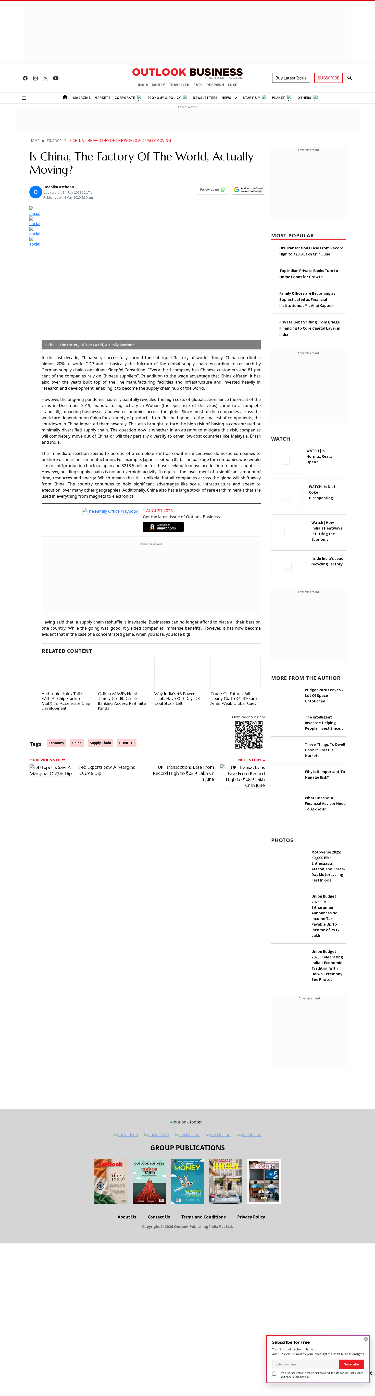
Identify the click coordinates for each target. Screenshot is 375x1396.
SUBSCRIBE (328, 78)
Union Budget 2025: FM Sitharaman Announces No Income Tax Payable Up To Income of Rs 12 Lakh (325, 965)
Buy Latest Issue (291, 78)
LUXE (232, 85)
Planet (278, 97)
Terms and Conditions (203, 1267)
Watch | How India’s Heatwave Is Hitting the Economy (327, 534)
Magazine (82, 97)
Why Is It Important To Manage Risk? (325, 814)
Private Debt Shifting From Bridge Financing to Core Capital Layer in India (309, 328)
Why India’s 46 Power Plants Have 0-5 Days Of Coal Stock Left (177, 686)
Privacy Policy (251, 1267)
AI (237, 97)
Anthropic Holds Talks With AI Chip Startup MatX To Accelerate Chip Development (66, 677)
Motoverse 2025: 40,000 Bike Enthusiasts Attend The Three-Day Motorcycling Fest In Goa (328, 916)
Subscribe (351, 1364)
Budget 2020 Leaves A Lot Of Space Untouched (324, 694)
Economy (56, 737)
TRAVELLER (179, 85)
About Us (127, 1267)
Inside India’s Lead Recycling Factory (327, 561)
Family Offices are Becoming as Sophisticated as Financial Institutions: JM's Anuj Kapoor (307, 299)
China (77, 737)
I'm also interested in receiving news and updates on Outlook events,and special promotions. (322, 1374)
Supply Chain (100, 737)
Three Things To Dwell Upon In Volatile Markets (325, 776)
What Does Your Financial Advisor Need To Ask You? (325, 845)
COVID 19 (126, 737)
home (34, 141)
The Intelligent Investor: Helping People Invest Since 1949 (322, 729)
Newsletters (205, 97)
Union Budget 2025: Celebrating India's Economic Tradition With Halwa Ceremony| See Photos (327, 1015)
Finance (54, 141)
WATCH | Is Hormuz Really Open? (328, 453)
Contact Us (159, 1267)
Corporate (125, 97)
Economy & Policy (164, 97)
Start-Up (251, 97)
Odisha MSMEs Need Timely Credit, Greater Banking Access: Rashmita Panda (122, 695)
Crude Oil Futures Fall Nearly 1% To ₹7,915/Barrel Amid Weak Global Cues (234, 692)
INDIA (143, 85)
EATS (198, 85)
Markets (102, 97)
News (226, 97)
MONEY (158, 85)
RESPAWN (215, 85)
